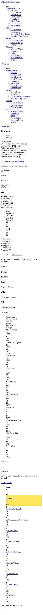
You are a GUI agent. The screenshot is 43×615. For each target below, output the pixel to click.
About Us (9, 47)
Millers (15, 574)
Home (8, 135)
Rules (13, 53)
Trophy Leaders (16, 45)
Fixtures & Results (13, 8)
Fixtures (14, 10)
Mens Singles (16, 25)
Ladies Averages (17, 40)
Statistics (9, 38)
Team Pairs (15, 19)
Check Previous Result (17, 161)
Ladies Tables (16, 30)
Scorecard (4, 185)
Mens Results (16, 15)
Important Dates (17, 58)
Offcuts (16, 563)
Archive (14, 60)
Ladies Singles (16, 23)
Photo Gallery (16, 56)
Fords (14, 498)
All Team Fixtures (17, 254)
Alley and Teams (17, 49)
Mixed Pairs (15, 21)
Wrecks (16, 541)
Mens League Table (6, 483)
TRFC (15, 584)
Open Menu (6, 64)
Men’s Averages (17, 43)
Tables (8, 28)
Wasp (2, 192)
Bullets (15, 531)
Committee (15, 51)
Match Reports (16, 17)
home (8, 6)
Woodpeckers (23, 520)
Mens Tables (15, 32)
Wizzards (18, 509)
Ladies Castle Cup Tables (20, 34)
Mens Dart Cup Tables (19, 36)
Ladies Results (16, 12)
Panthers (3, 175)
